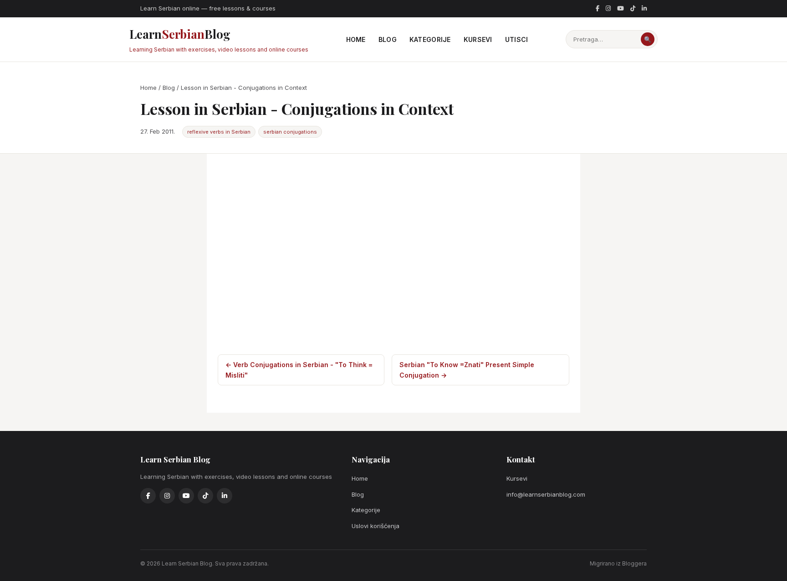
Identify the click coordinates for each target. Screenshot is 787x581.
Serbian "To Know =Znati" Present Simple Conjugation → (466, 370)
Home (356, 39)
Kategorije (430, 39)
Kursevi (478, 39)
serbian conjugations (290, 132)
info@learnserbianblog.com (545, 494)
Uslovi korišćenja (375, 525)
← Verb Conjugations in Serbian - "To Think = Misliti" (299, 370)
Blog (387, 39)
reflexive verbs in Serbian (218, 132)
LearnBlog (218, 39)
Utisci (516, 39)
